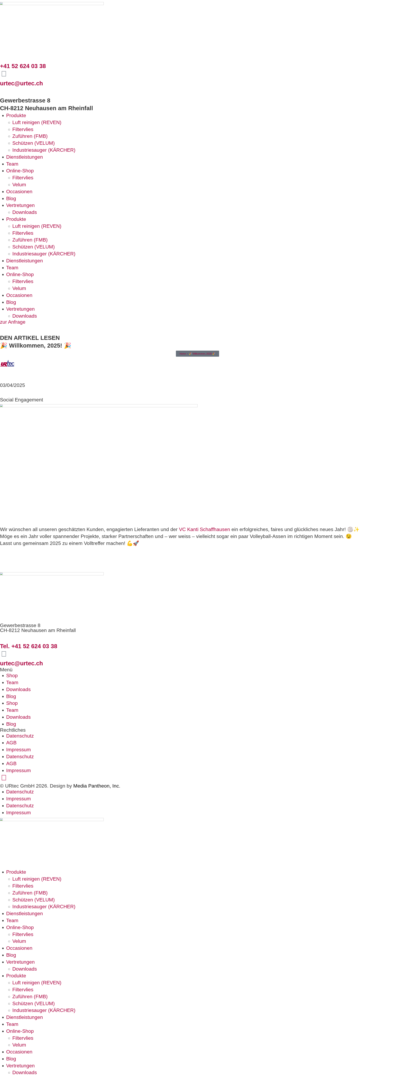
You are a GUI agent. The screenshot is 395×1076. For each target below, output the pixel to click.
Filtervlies (22, 129)
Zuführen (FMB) (30, 136)
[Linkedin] (4, 778)
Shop (12, 675)
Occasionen (19, 191)
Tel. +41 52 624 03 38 (28, 646)
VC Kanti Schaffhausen (204, 529)
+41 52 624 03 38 (23, 66)
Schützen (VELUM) (33, 143)
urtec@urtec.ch (21, 83)
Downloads (24, 212)
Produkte (16, 115)
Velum (19, 184)
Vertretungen (20, 205)
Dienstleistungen (24, 157)
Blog (11, 198)
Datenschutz (20, 736)
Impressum (18, 749)
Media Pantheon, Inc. (96, 786)
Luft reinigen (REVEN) (36, 122)
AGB (11, 742)
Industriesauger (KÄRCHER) (43, 150)
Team (12, 164)
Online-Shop (20, 170)
